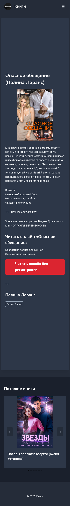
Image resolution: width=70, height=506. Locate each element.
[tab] (28, 470)
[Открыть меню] (63, 6)
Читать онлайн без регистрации (31, 267)
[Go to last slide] (10, 431)
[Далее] (60, 431)
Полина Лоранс (14, 304)
